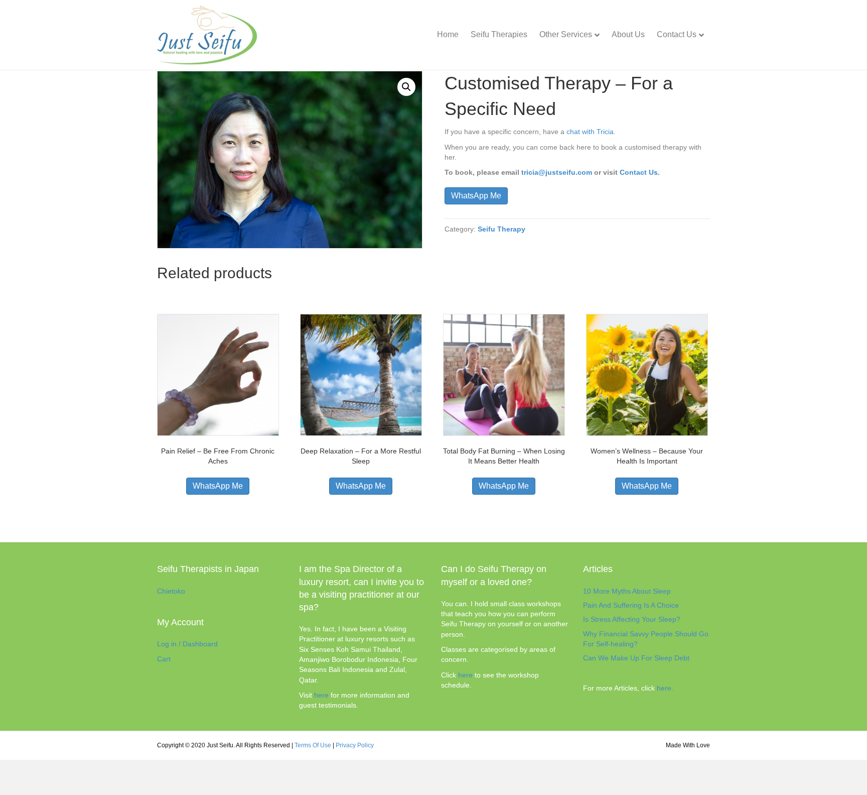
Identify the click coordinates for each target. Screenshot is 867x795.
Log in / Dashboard (187, 644)
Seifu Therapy (501, 229)
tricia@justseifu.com (556, 172)
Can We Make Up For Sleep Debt (636, 658)
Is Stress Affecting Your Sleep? (631, 619)
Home (448, 34)
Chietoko (171, 591)
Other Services (565, 34)
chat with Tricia (590, 132)
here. (665, 688)
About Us (628, 34)
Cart (164, 659)
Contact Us (676, 34)
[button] (406, 87)
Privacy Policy (355, 745)
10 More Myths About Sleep (627, 591)
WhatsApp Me (476, 195)
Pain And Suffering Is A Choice (631, 605)
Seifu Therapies (499, 34)
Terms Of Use (313, 745)
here (321, 695)
